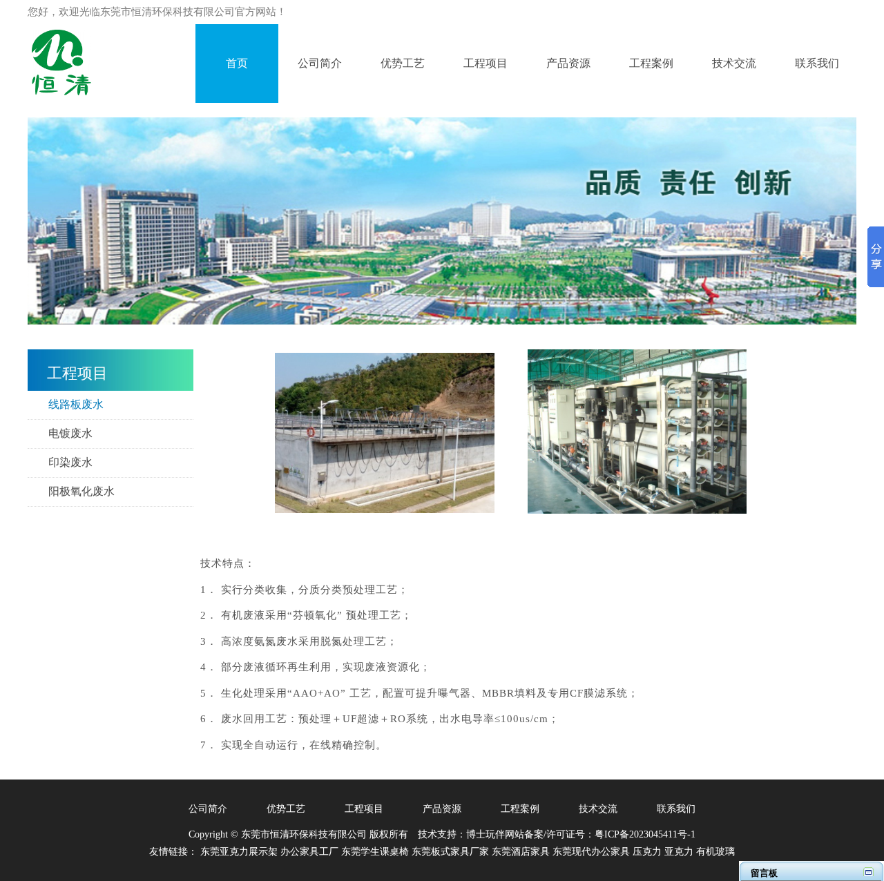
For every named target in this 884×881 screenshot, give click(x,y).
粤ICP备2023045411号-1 (645, 834)
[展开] (868, 871)
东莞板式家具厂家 (450, 851)
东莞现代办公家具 (591, 851)
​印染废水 (70, 462)
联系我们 (676, 809)
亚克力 (678, 851)
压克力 (647, 851)
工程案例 (520, 809)
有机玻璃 (715, 851)
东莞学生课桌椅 (375, 851)
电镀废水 (70, 433)
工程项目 (364, 809)
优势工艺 (286, 809)
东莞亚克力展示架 (239, 851)
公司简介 (208, 809)
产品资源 (442, 809)
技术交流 (598, 809)
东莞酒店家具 (521, 851)
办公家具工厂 (309, 851)
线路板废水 (76, 404)
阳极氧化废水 (81, 491)
